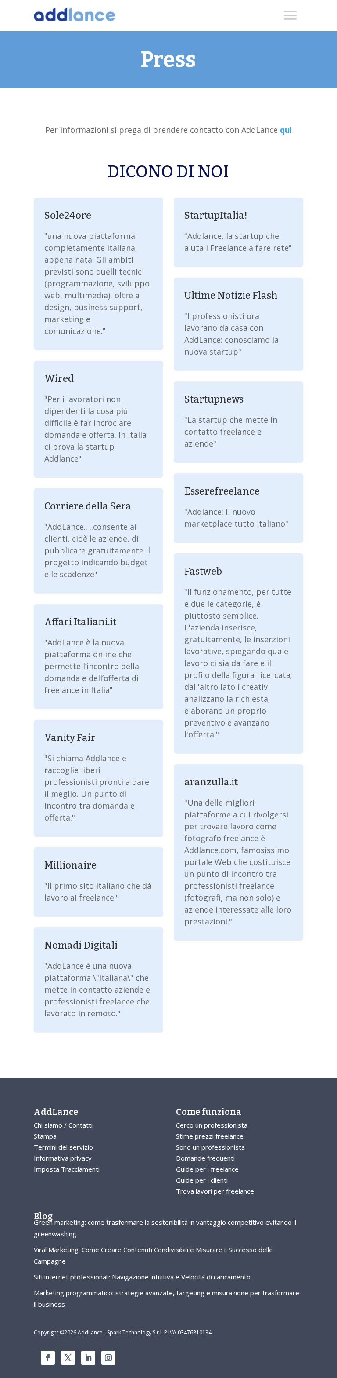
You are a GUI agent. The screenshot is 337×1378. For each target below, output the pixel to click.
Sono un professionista (210, 1147)
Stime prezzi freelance (210, 1136)
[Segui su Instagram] (108, 1358)
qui (286, 130)
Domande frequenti (205, 1158)
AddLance (56, 1112)
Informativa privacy (63, 1158)
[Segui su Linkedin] (88, 1358)
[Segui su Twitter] (68, 1358)
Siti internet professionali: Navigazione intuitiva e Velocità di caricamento (142, 1276)
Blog (43, 1216)
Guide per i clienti (202, 1180)
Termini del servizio (63, 1147)
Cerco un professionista (211, 1125)
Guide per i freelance (207, 1169)
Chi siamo (48, 1125)
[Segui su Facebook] (48, 1358)
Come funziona (208, 1112)
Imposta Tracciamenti (67, 1169)
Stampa (45, 1136)
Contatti (80, 1125)
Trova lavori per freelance (215, 1191)
